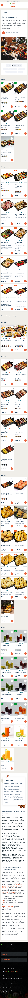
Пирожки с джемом (19, 521)
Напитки (20, 72)
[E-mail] (5, 971)
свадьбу (13, 892)
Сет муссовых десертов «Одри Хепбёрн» (20, 431)
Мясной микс (4, 214)
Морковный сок (5, 740)
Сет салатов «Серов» (6, 125)
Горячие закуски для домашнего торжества (6, 341)
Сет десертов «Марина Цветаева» (20, 375)
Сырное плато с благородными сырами (20, 243)
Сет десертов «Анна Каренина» (19, 403)
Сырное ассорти (5, 272)
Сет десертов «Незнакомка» (4, 431)
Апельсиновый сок (5, 763)
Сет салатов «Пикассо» (20, 97)
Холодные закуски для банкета (20, 341)
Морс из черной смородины (18, 695)
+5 (23, 346)
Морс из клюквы (5, 718)
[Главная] (14, 5)
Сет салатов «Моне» (19, 125)
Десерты (8, 72)
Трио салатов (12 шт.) (6, 152)
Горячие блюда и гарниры (9, 69)
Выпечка (14, 72)
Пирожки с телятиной (6, 592)
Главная (5, 12)
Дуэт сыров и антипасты (21, 299)
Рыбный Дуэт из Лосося (20, 272)
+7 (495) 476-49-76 (8, 968)
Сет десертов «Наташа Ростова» (6, 460)
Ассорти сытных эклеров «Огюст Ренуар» (7, 494)
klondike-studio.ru (7, 991)
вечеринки (13, 889)
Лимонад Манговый (6, 672)
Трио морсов (18, 645)
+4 (10, 346)
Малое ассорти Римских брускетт (7, 185)
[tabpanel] (14, 48)
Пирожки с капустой (6, 568)
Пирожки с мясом (5, 545)
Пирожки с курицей (19, 568)
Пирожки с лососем (6, 521)
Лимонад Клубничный (20, 672)
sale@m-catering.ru (8, 983)
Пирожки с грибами (19, 545)
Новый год (5, 892)
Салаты (8, 65)
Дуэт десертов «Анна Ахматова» (6, 375)
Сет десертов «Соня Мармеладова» (6, 403)
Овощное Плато (5, 242)
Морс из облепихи (19, 718)
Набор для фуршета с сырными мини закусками (20, 186)
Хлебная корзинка (5, 616)
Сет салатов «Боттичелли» (4, 98)
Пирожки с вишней (19, 493)
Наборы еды (21, 69)
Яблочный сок (18, 740)
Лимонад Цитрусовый (6, 694)
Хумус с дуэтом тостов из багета (20, 215)
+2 (23, 101)
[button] (7, 180)
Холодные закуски (16, 65)
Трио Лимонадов (5, 645)
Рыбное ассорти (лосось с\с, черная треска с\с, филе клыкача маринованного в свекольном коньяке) (6, 302)
